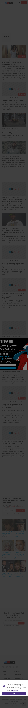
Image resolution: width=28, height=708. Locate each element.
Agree (14, 693)
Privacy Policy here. (17, 690)
